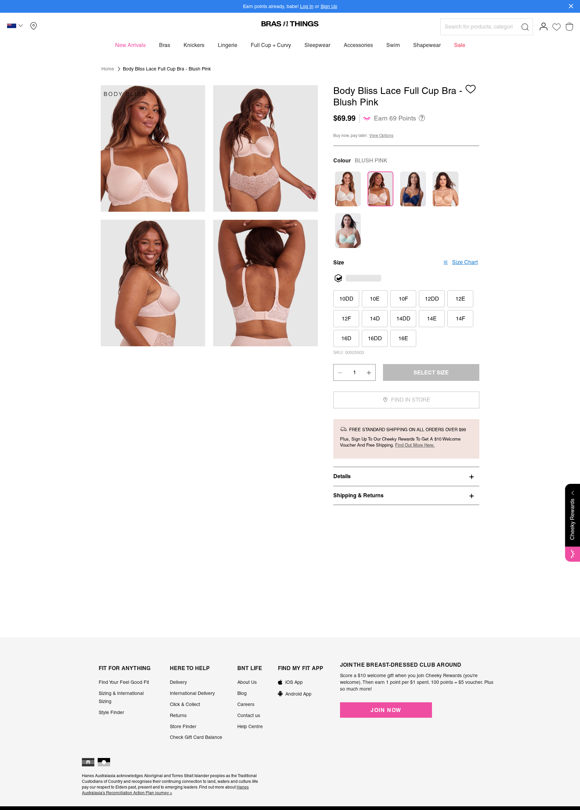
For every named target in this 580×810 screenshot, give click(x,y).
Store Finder (183, 726)
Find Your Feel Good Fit (124, 682)
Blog (242, 693)
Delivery (178, 682)
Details (342, 476)
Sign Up (329, 6)
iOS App (294, 682)
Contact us (248, 715)
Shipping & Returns (358, 495)
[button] (16, 27)
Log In (306, 6)
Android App (298, 694)
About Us (247, 682)
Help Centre (250, 726)
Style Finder (111, 712)
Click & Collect (185, 704)
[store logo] (290, 23)
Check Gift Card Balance (196, 737)
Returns (178, 715)
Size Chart (465, 262)
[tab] (406, 476)
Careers (245, 704)
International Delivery (192, 693)
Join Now (386, 710)
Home (107, 68)
